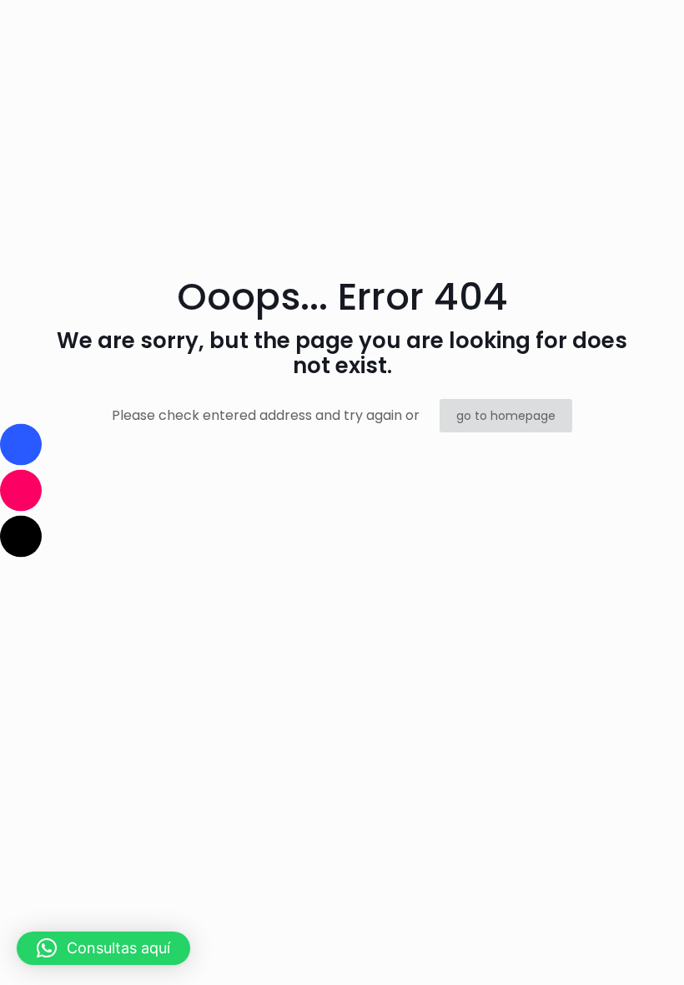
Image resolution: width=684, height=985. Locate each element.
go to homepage (506, 415)
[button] (103, 948)
